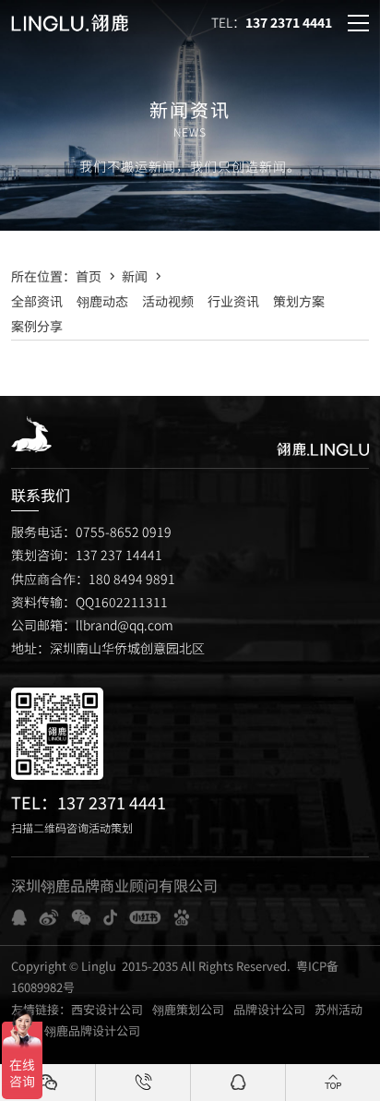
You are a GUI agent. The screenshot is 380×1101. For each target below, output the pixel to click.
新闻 (135, 276)
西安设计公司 (107, 1009)
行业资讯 (233, 301)
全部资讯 (37, 301)
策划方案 (299, 301)
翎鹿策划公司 (188, 1009)
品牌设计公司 (269, 1009)
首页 (88, 276)
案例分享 (37, 326)
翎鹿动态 (102, 301)
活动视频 (168, 301)
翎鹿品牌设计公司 (92, 1030)
